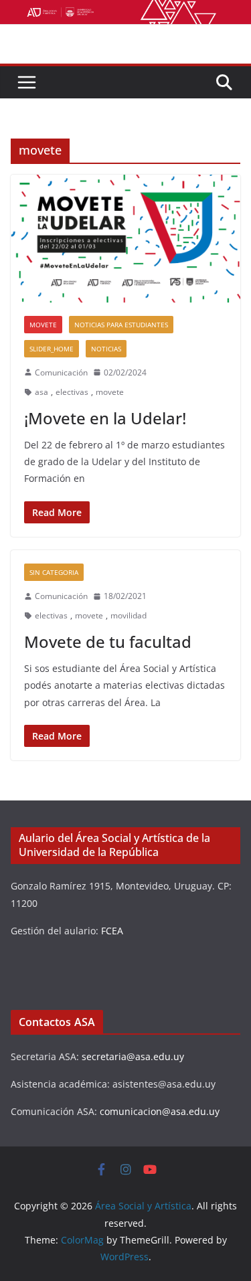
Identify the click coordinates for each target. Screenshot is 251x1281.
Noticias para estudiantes (121, 324)
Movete (43, 324)
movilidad (128, 615)
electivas (72, 392)
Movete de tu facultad (107, 641)
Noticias (106, 348)
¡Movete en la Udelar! (105, 418)
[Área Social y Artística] (125, 9)
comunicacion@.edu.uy (160, 1111)
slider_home (51, 348)
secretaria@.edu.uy (133, 1056)
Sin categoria (53, 572)
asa (41, 392)
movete (110, 392)
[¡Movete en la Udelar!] (125, 239)
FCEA (112, 930)
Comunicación (61, 372)
